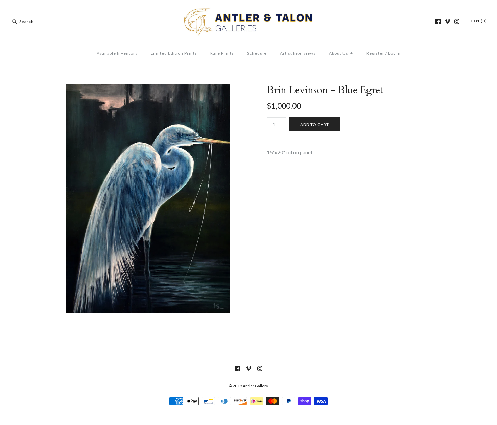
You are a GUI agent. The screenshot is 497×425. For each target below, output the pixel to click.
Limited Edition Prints (174, 53)
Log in (394, 53)
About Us (341, 53)
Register (375, 53)
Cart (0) (479, 20)
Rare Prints (222, 53)
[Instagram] (456, 21)
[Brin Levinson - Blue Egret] (148, 88)
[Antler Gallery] (248, 11)
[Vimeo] (447, 21)
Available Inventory (117, 53)
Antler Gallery (255, 386)
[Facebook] (438, 21)
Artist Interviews (298, 53)
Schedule (257, 53)
